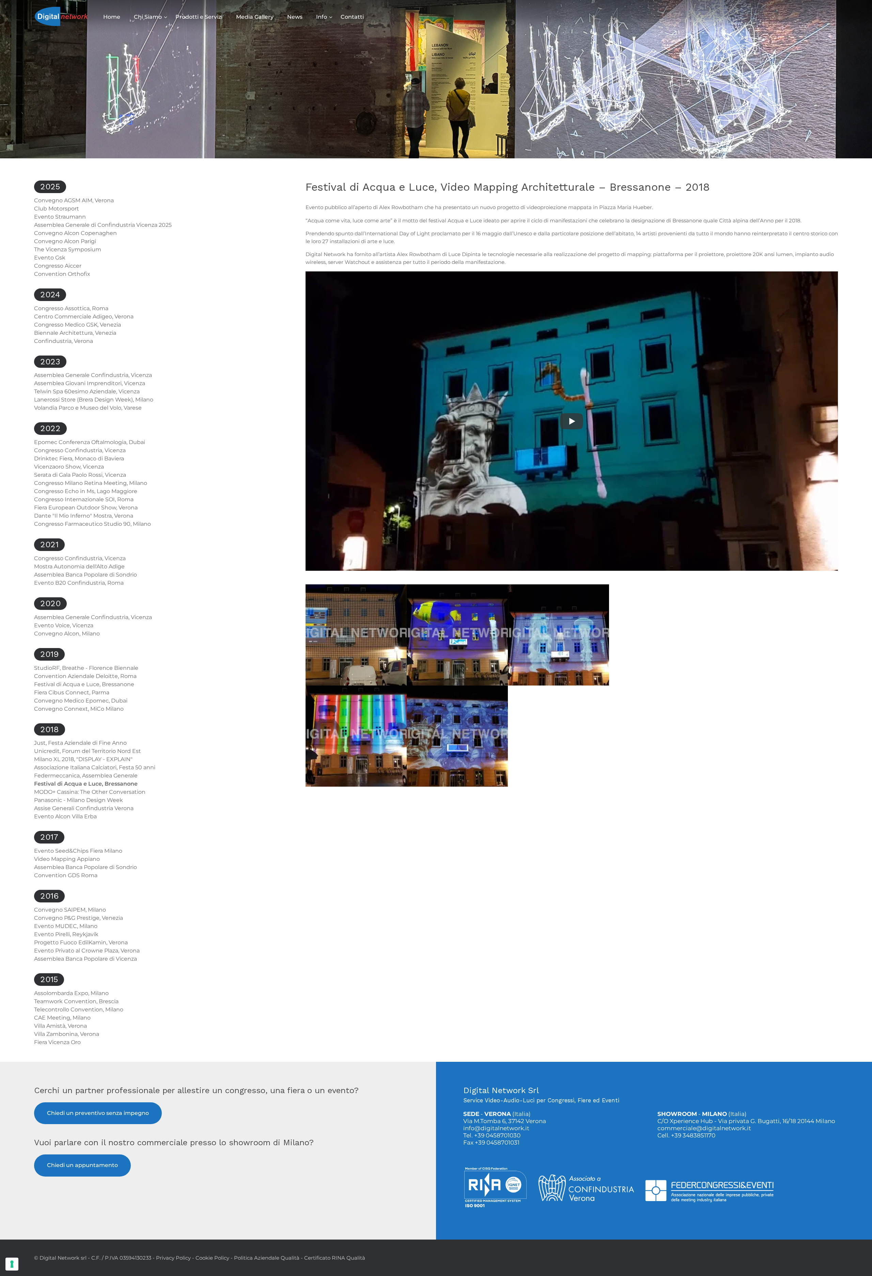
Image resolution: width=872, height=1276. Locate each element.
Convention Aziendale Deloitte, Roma (85, 676)
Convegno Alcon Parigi (65, 241)
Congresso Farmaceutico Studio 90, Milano (92, 524)
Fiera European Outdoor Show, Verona (86, 507)
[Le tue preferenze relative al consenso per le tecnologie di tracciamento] (11, 1264)
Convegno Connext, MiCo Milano (79, 709)
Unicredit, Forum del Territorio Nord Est (87, 751)
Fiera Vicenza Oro (57, 1042)
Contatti (352, 17)
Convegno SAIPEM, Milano (70, 910)
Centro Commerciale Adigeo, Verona (84, 316)
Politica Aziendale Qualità (266, 1258)
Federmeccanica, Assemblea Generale (86, 775)
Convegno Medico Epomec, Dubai (80, 700)
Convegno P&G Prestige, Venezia (78, 918)
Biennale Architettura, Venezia (75, 333)
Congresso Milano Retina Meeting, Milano (90, 483)
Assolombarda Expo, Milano (71, 993)
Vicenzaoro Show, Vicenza (69, 466)
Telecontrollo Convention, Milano (78, 1009)
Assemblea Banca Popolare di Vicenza (85, 959)
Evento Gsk (49, 257)
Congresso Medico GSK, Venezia (77, 324)
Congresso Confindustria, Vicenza (80, 450)
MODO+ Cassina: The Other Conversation (89, 792)
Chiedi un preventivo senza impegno (98, 1113)
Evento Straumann (60, 217)
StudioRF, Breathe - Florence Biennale (86, 668)
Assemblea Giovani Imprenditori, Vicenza (89, 383)
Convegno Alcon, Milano (67, 633)
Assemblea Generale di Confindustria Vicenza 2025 (103, 225)
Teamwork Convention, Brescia (76, 1001)
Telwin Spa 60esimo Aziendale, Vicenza (87, 391)
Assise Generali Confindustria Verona (84, 808)
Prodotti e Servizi (198, 17)
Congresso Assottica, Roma (71, 308)
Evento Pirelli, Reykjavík (66, 934)
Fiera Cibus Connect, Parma (71, 692)
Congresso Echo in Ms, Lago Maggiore (85, 491)
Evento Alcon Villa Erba (65, 816)
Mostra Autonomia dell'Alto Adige (79, 566)
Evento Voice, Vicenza (63, 625)
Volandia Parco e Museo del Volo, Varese (88, 408)
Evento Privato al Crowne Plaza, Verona (87, 950)
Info (321, 17)
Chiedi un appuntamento (82, 1165)
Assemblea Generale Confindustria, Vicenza (93, 375)
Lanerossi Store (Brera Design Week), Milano (93, 399)
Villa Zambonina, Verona (66, 1034)
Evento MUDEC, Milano (65, 926)
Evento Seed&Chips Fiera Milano (78, 851)
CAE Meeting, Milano (62, 1017)
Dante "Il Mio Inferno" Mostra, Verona (83, 516)
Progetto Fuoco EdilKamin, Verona (81, 942)
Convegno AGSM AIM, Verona (74, 200)
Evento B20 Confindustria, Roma (79, 583)
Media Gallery (255, 17)
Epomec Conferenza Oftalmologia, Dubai (89, 442)
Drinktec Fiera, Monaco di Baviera (79, 458)
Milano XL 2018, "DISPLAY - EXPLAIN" (83, 759)
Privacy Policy (173, 1258)
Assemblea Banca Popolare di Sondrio (85, 574)
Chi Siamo (148, 17)
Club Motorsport (56, 208)
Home (111, 17)
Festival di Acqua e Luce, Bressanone (84, 684)
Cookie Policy (212, 1258)
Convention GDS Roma (65, 875)
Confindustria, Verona (63, 341)
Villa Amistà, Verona (60, 1026)
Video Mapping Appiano (67, 859)
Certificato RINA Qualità (334, 1258)
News (294, 17)
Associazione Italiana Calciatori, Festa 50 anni (94, 767)
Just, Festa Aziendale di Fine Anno (80, 743)
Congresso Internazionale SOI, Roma (84, 499)
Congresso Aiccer (57, 266)
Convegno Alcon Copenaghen (75, 233)
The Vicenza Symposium (67, 249)
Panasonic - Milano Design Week (78, 800)
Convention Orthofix (62, 274)
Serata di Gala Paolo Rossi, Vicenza (80, 475)
